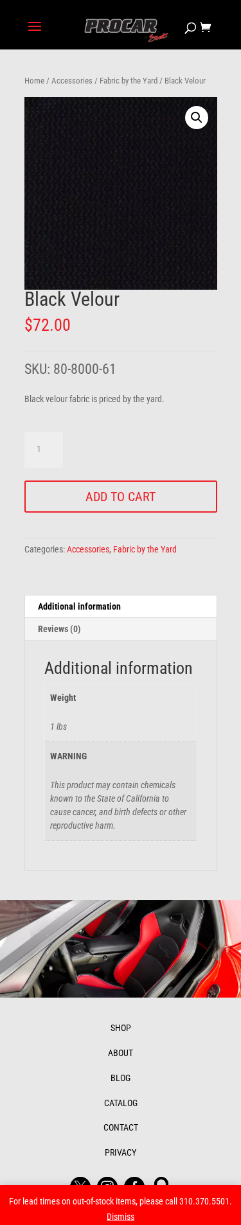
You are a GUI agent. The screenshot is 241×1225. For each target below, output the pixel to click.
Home (34, 80)
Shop (121, 1028)
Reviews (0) (59, 629)
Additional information (79, 606)
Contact (120, 1127)
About (120, 1053)
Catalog (121, 1103)
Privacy (120, 1152)
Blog (120, 1078)
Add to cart (120, 496)
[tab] (121, 606)
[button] (196, 117)
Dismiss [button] (120, 1217)
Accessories (72, 80)
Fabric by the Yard (128, 80)
